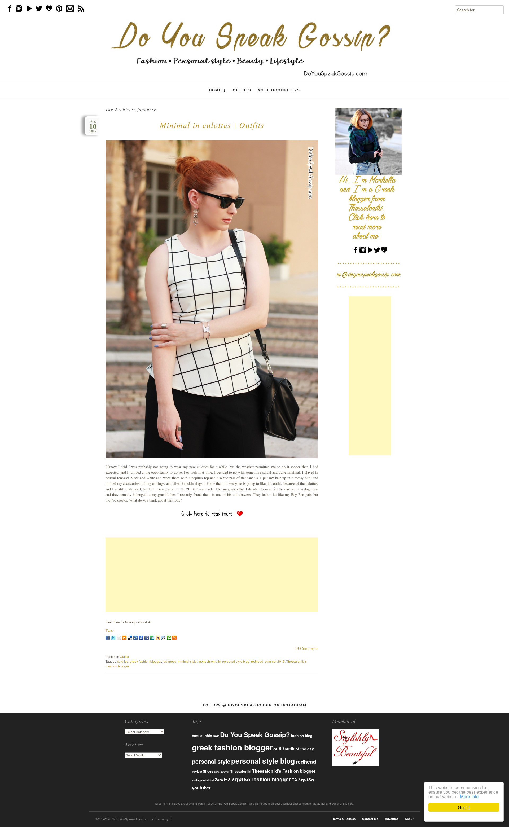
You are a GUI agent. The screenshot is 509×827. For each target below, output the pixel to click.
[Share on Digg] (135, 638)
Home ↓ (217, 90)
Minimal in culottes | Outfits (212, 125)
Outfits (242, 90)
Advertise (391, 819)
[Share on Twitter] (113, 638)
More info (469, 796)
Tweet (110, 630)
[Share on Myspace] (146, 638)
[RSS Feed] (174, 638)
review (197, 771)
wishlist (208, 780)
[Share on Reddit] (163, 638)
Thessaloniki (240, 771)
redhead (257, 661)
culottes (122, 661)
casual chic (202, 735)
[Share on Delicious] (130, 638)
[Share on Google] (141, 638)
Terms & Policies (344, 819)
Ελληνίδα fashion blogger (257, 779)
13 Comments (306, 648)
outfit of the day (299, 748)
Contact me (370, 819)
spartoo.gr (222, 771)
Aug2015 (92, 126)
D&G (216, 736)
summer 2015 (275, 661)
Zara (219, 779)
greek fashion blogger (145, 661)
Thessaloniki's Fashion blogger (283, 771)
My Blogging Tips (279, 90)
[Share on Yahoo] (158, 638)
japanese (169, 661)
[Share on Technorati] (169, 638)
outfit (278, 749)
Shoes (208, 771)
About (409, 819)
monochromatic (209, 661)
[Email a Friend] (119, 638)
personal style (211, 761)
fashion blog (301, 735)
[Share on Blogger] (124, 638)
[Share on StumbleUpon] (152, 638)
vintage (197, 780)
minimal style (187, 661)
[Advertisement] (212, 574)
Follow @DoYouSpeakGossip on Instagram (254, 704)
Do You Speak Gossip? (255, 734)
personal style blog (235, 661)
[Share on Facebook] (108, 638)
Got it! (464, 807)
